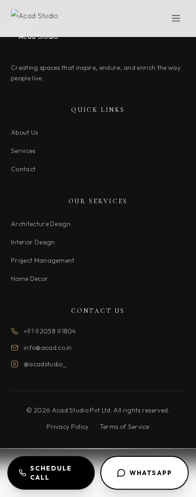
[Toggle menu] (176, 18)
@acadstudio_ (45, 364)
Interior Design (33, 242)
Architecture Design (41, 224)
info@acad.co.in (48, 348)
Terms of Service (125, 427)
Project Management (43, 260)
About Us (24, 132)
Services (23, 151)
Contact (23, 169)
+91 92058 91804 (50, 331)
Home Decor (29, 279)
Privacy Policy (67, 427)
